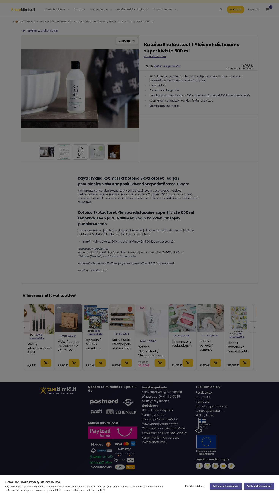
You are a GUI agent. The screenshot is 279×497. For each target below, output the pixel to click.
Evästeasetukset (194, 486)
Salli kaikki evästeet (259, 486)
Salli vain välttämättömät (226, 486)
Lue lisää (100, 490)
